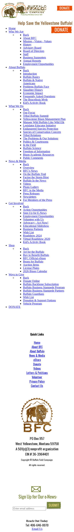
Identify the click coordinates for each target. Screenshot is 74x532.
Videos (37, 368)
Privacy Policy (37, 381)
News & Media (37, 355)
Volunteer (37, 377)
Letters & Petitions (37, 373)
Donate (37, 364)
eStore (37, 360)
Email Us (37, 528)
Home (37, 342)
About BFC (37, 347)
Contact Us (37, 386)
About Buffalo (37, 351)
